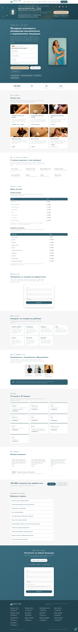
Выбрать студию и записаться (39, 560)
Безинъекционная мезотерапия (17, 261)
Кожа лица (14, 60)
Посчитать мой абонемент (61, 12)
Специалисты (44, 1)
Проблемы (28, 1)
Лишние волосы (15, 51)
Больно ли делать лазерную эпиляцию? (20, 500)
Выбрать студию (35, 67)
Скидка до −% (62, 484)
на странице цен (12, 264)
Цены (32, 1)
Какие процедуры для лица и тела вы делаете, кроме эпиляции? (26, 523)
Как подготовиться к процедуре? (19, 508)
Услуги (24, 1)
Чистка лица (14, 255)
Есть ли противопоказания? (17, 512)
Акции (36, 1)
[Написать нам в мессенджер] (75, 629)
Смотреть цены (15, 71)
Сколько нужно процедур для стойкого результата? (23, 504)
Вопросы (57, 1)
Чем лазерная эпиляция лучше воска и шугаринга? (22, 516)
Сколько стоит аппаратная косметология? (21, 527)
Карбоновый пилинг (15, 258)
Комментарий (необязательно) (30, 584)
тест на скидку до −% (34, 280)
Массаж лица (14, 242)
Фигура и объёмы (15, 55)
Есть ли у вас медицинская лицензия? (20, 539)
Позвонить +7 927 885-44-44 (61, 15)
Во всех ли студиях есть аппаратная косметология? (22, 535)
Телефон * (27, 292)
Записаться (64, 1)
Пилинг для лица (15, 237)
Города (53, 1)
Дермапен (13, 239)
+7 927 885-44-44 (15, 410)
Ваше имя (27, 287)
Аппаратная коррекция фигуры (17, 250)
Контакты (49, 1)
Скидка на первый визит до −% (19, 67)
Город (27, 296)
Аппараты (39, 1)
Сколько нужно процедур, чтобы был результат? (22, 531)
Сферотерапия (14, 253)
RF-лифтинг (13, 247)
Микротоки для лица (15, 245)
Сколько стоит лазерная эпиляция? (19, 520)
